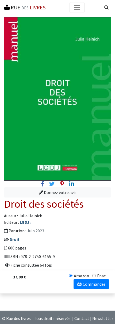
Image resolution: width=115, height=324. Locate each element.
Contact (81, 318)
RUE (27, 7)
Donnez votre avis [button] (59, 192)
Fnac (101, 275)
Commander (93, 284)
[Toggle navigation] (77, 7)
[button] (106, 7)
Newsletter (102, 318)
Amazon (81, 275)
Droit (15, 239)
